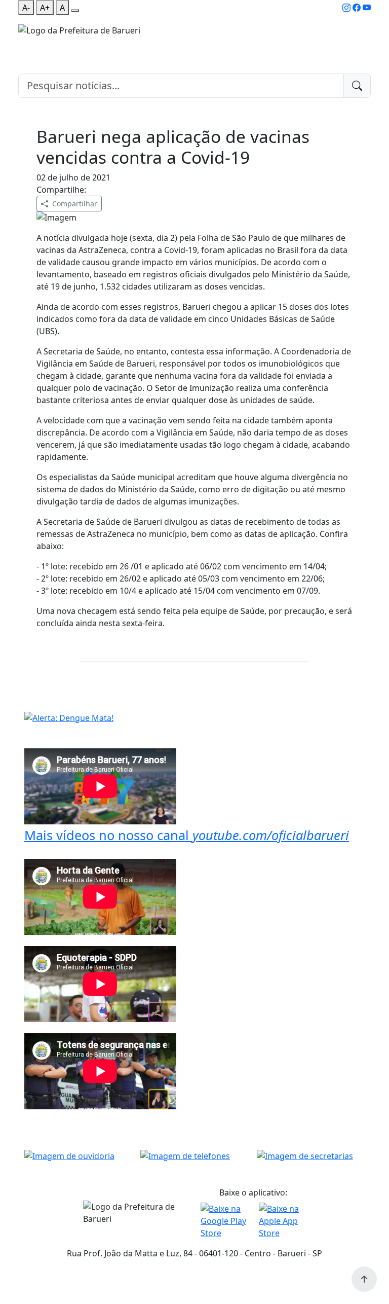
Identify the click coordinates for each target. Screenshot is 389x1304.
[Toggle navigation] (24, 43)
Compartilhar (74, 203)
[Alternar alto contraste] (75, 10)
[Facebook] (357, 7)
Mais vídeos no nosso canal (186, 835)
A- (26, 7)
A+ (45, 7)
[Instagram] (346, 7)
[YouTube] (367, 7)
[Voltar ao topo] (364, 1279)
